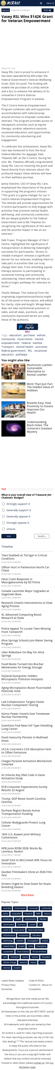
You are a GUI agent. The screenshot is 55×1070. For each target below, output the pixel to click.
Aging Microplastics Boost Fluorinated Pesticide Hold (26, 689)
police (5, 913)
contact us (39, 1062)
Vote (9, 536)
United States (9, 946)
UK (40, 924)
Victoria (47, 913)
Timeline (7, 546)
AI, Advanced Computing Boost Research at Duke (21, 616)
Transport (7, 346)
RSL (30, 350)
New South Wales (35, 930)
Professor (7, 919)
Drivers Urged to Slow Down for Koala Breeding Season (26, 885)
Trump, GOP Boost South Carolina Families (23, 800)
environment (30, 919)
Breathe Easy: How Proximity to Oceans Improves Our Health (40, 407)
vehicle (41, 335)
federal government (13, 350)
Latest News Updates (12, 980)
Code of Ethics (36, 980)
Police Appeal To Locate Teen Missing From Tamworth (25, 630)
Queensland (8, 924)
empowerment (10, 343)
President (46, 957)
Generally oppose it (18, 516)
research (28, 913)
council (32, 924)
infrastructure (9, 935)
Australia (7, 908)
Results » (42, 536)
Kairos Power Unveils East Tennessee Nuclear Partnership (25, 715)
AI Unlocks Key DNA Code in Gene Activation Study (23, 776)
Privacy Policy (8, 984)
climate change (9, 962)
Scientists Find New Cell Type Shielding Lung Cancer (26, 727)
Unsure (10, 529)
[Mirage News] (10, 3)
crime (30, 946)
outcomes (41, 346)
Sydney (35, 957)
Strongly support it (18, 504)
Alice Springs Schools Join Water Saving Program (26, 642)
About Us (47, 984)
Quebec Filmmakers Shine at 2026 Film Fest (26, 873)
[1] (18, 1041)
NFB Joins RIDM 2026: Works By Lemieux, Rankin (21, 849)
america (23, 962)
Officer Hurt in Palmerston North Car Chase (25, 568)
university (33, 908)
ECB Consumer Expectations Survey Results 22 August (24, 788)
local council (19, 930)
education (15, 335)
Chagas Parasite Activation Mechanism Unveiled (26, 762)
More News (27, 894)
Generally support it (18, 510)
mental (39, 339)
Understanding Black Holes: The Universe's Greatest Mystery (39, 427)
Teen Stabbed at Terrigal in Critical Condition (24, 556)
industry (20, 940)
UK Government (39, 951)
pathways (21, 354)
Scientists (15, 957)
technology (8, 940)
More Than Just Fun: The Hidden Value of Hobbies (40, 387)
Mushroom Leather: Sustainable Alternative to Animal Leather (39, 370)
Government (25, 339)
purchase (29, 335)
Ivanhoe (37, 343)
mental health (24, 346)
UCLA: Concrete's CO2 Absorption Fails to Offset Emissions (26, 750)
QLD (5, 957)
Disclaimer (6, 989)
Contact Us (34, 984)
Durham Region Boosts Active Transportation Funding (20, 812)
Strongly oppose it (17, 522)
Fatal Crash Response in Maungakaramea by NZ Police (20, 580)
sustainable (8, 951)
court (42, 962)
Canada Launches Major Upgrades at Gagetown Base (25, 592)
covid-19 (6, 930)
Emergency (41, 946)
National (5, 10)
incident (17, 967)
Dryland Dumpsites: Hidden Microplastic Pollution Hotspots (22, 677)
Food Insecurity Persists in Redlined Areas (24, 739)
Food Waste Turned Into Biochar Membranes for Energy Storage (22, 665)
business (22, 924)
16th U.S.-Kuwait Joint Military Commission (21, 835)
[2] (20, 1041)
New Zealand (23, 951)
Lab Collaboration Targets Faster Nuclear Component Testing (22, 703)
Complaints (35, 989)
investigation (32, 940)
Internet (6, 967)
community (8, 339)
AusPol (45, 940)
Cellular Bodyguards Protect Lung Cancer (23, 824)
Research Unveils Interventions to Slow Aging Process (26, 604)
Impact (33, 962)
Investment (23, 935)
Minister (43, 919)
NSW (38, 913)
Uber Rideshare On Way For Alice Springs (22, 653)
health (18, 919)
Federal (26, 343)
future (25, 957)
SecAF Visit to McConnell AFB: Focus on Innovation (26, 861)
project (22, 946)
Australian (16, 913)
